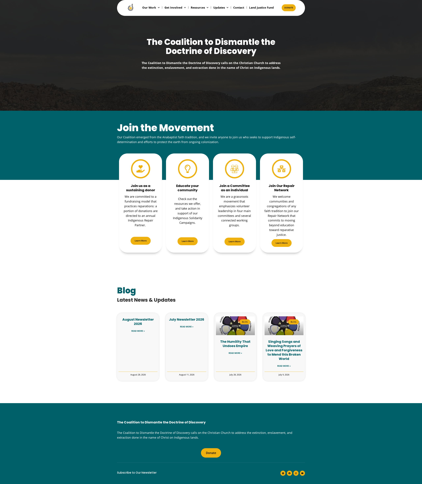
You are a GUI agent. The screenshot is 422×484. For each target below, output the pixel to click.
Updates (219, 7)
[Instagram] (296, 473)
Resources (198, 7)
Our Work (149, 7)
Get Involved (173, 7)
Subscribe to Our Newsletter (137, 473)
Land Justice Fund (261, 7)
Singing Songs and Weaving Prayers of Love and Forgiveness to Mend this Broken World (284, 350)
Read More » (138, 331)
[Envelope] (302, 473)
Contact (238, 7)
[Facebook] (289, 473)
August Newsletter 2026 (138, 321)
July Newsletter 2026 (186, 319)
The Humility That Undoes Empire (235, 343)
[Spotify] (283, 473)
